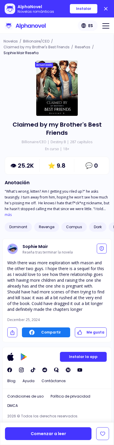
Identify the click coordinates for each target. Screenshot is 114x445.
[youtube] (79, 370)
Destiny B (58, 141)
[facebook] (9, 370)
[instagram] (21, 370)
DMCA (12, 405)
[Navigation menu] (105, 26)
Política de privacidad (70, 396)
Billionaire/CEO (36, 41)
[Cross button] (105, 8)
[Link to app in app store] (10, 357)
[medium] (68, 370)
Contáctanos (54, 380)
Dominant (18, 226)
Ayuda (28, 380)
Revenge (46, 226)
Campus (74, 226)
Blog (11, 380)
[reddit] (44, 370)
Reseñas (82, 47)
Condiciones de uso (25, 396)
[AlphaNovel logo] (25, 25)
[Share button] (12, 332)
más (8, 215)
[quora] (56, 370)
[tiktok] (33, 370)
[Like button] (102, 433)
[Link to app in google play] (24, 356)
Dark (98, 226)
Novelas (11, 41)
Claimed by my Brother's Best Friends (37, 47)
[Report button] (102, 248)
